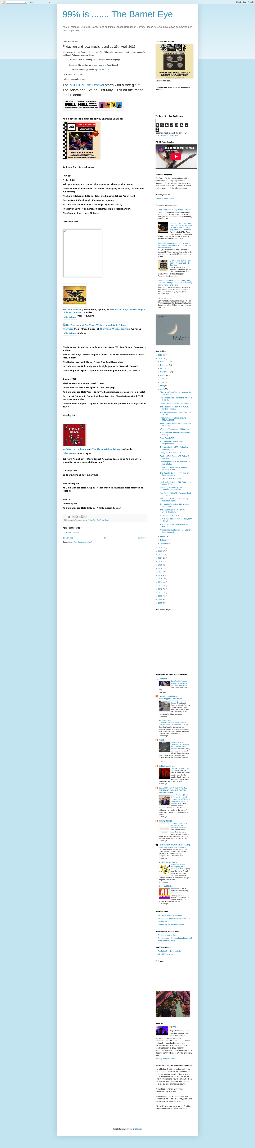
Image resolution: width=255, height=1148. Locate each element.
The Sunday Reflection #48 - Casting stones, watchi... (174, 505)
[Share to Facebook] (82, 516)
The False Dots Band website (169, 951)
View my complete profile (166, 1059)
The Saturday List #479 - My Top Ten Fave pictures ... (174, 474)
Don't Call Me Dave (167, 886)
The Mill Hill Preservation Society (171, 924)
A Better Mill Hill (165, 821)
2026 (160, 355)
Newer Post (68, 538)
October (163, 368)
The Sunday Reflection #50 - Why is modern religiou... (174, 408)
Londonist (163, 679)
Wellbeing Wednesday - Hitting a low (174, 429)
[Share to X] (79, 516)
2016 (160, 575)
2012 (160, 589)
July (162, 379)
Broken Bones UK (72, 309)
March (163, 536)
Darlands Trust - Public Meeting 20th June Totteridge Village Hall (179, 825)
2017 (160, 572)
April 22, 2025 (103, 70)
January (163, 543)
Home (105, 538)
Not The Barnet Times (168, 862)
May (162, 386)
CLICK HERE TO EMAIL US (167, 135)
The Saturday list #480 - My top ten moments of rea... (174, 448)
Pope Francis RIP (167, 438)
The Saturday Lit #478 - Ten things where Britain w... (173, 511)
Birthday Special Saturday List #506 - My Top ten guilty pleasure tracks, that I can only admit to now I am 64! (181, 226)
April (162, 389)
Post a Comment (73, 533)
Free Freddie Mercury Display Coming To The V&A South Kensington (179, 683)
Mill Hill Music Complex (167, 954)
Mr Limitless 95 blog (167, 766)
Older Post (142, 538)
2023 (160, 551)
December (164, 362)
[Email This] (73, 516)
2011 (160, 593)
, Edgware (115, 328)
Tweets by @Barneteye (165, 198)
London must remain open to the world (172, 847)
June (162, 382)
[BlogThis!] (76, 516)
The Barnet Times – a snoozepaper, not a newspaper (178, 867)
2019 (160, 565)
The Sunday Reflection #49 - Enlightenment (171, 443)
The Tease (68, 328)
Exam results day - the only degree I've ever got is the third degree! (180, 263)
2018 (160, 568)
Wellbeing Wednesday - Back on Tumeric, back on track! (173, 489)
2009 (160, 599)
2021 (160, 558)
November (164, 365)
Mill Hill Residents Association (170, 915)
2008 (160, 603)
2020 (160, 561)
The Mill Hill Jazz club (166, 921)
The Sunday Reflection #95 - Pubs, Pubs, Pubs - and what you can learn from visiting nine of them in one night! (175, 283)
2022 (160, 555)
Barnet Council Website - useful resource (174, 918)
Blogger (138, 1129)
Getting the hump (164, 298)
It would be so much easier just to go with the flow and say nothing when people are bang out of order (174, 245)
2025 (160, 359)
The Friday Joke (103, 520)
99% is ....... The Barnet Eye (118, 14)
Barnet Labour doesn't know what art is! (175, 403)
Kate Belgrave (165, 720)
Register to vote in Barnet (168, 935)
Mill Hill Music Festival (87, 85)
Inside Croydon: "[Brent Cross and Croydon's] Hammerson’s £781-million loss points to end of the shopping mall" (180, 799)
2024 (160, 548)
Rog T (175, 1027)
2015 (160, 579)
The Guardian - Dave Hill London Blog (174, 845)
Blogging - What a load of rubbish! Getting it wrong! (173, 468)
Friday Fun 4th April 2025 (170, 515)
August (163, 375)
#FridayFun (92, 520)
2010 (160, 596)
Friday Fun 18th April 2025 (170, 453)
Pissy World (175, 888)
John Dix (162, 740)
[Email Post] (69, 516)
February (164, 540)
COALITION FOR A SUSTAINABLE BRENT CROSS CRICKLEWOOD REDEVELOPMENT (173, 790)
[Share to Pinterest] (85, 516)
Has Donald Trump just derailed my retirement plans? (174, 500)
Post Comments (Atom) (82, 542)
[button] (70, 317)
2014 (160, 582)
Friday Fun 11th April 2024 (170, 478)
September (165, 372)
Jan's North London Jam (76, 449)
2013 (160, 586)
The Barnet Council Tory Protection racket (174, 210)
